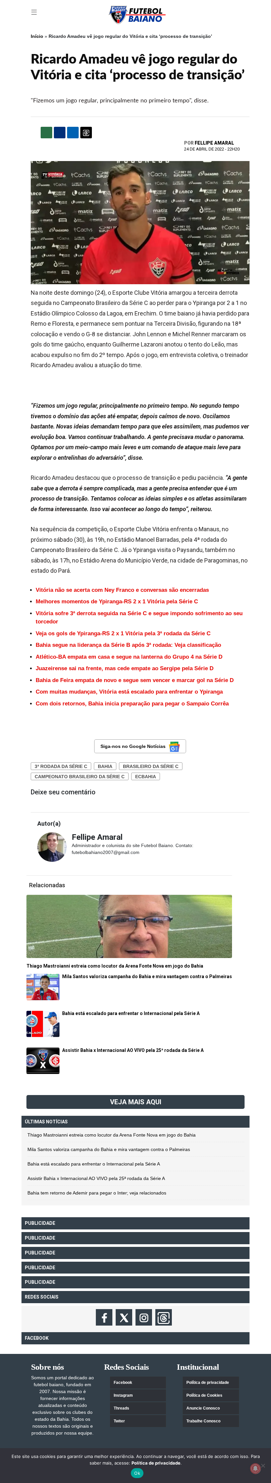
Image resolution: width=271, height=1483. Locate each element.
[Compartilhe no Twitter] (73, 132)
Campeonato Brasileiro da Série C (80, 776)
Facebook (123, 1382)
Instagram (123, 1395)
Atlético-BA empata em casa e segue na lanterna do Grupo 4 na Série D (129, 657)
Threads (121, 1408)
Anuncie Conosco (203, 1408)
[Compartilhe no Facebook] (59, 132)
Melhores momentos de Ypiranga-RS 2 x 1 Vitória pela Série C (117, 601)
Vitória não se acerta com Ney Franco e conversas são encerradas (122, 590)
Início (37, 36)
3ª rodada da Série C (61, 766)
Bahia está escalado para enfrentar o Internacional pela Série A (93, 1164)
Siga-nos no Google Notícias (133, 746)
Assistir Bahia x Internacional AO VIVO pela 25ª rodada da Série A (96, 1178)
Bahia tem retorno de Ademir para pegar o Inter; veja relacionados (96, 1192)
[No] (262, 1465)
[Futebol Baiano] (137, 14)
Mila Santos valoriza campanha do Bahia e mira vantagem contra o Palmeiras (108, 1149)
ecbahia (145, 776)
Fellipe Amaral (214, 143)
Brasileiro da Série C (150, 766)
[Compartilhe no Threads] (86, 132)
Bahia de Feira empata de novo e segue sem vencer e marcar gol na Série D (135, 680)
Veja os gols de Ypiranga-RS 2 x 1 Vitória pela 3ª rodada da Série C (123, 633)
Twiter (119, 1421)
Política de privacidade (207, 1382)
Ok (137, 1473)
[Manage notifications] (255, 1468)
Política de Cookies (204, 1395)
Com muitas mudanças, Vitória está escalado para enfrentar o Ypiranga (129, 692)
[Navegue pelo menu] (34, 12)
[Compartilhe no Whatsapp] (46, 132)
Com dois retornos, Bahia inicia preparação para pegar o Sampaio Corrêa (132, 703)
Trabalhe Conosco (203, 1421)
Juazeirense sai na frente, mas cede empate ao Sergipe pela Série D (124, 668)
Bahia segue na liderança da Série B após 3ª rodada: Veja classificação (128, 645)
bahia (105, 766)
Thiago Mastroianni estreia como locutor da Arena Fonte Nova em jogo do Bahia (111, 1135)
